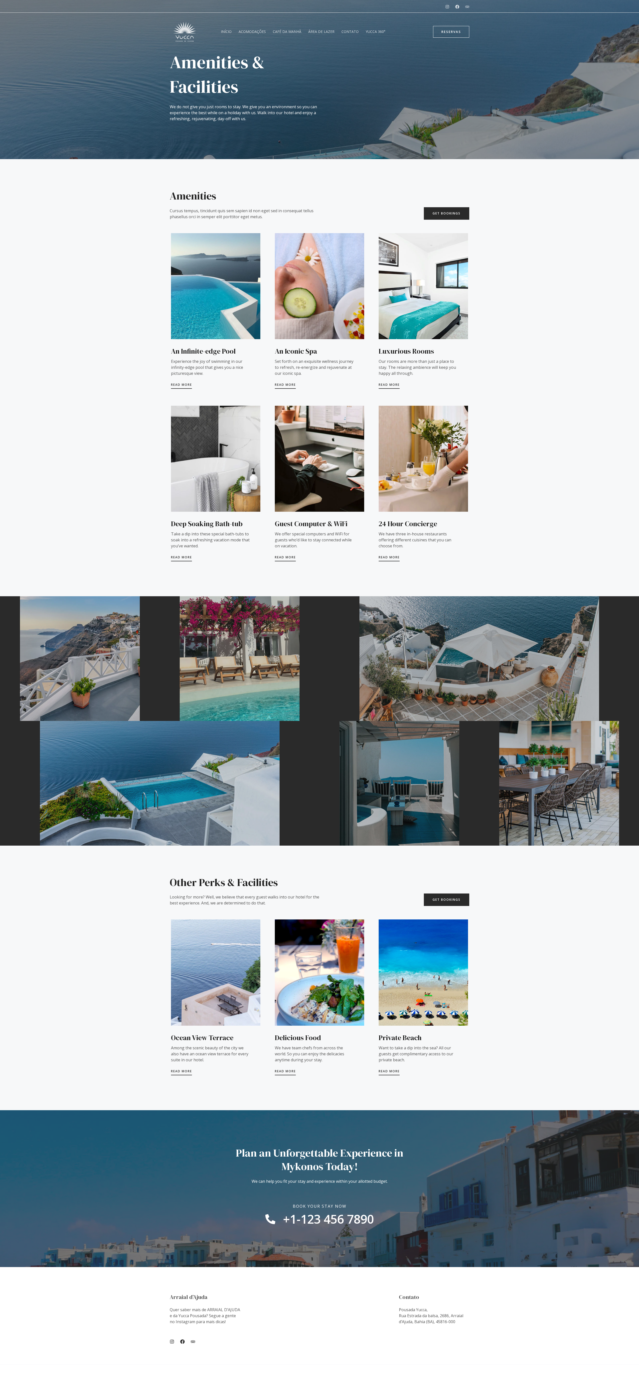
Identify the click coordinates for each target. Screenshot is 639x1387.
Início (226, 31)
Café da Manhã (287, 31)
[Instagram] (447, 7)
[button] (451, 32)
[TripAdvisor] (467, 7)
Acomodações (252, 31)
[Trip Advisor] (193, 1341)
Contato (350, 31)
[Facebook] (457, 7)
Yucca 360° (375, 31)
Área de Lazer (321, 31)
